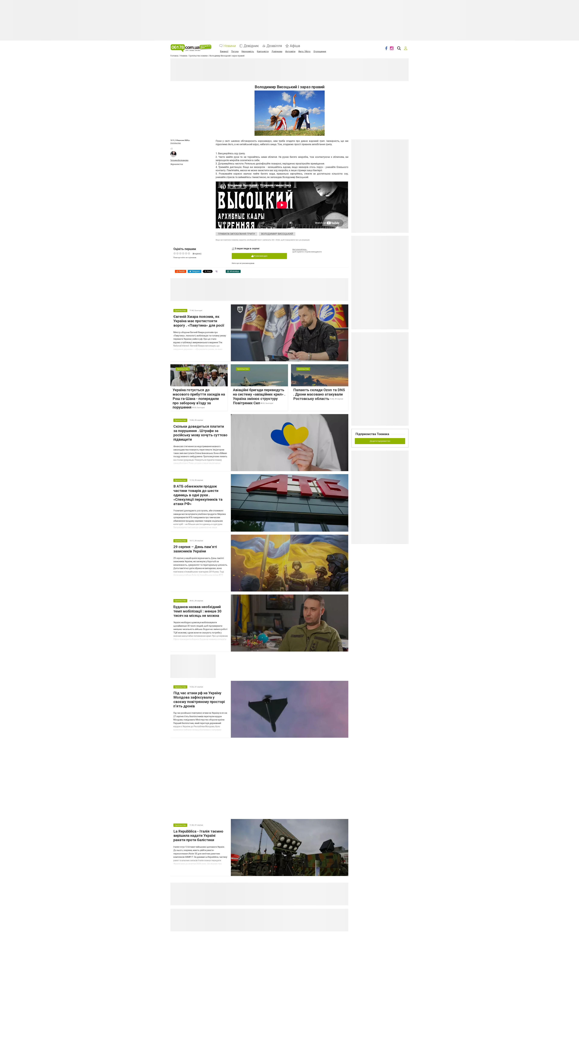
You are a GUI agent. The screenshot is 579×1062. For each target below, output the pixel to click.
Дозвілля (274, 46)
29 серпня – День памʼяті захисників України (195, 549)
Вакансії (224, 51)
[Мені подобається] (171, 148)
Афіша (295, 46)
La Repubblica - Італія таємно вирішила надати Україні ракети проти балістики (198, 835)
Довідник (251, 46)
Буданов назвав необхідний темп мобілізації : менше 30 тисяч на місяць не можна (197, 611)
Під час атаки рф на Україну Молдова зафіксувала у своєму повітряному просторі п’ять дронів (199, 699)
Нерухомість (248, 51)
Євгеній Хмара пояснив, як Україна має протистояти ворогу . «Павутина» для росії (198, 321)
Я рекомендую (260, 256)
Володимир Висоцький (277, 233)
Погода (235, 51)
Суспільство (175, 143)
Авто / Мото (304, 51)
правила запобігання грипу (236, 233)
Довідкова (277, 51)
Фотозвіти (290, 51)
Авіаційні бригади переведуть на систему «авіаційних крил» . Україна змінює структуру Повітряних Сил (259, 396)
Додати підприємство (380, 441)
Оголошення (319, 51)
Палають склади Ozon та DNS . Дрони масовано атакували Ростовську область (319, 394)
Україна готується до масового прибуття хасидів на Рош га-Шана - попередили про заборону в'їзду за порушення (199, 398)
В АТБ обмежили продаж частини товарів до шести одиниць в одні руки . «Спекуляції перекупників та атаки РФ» (197, 495)
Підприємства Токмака (372, 434)
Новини (230, 46)
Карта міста (263, 51)
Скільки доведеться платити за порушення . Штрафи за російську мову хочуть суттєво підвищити (200, 433)
